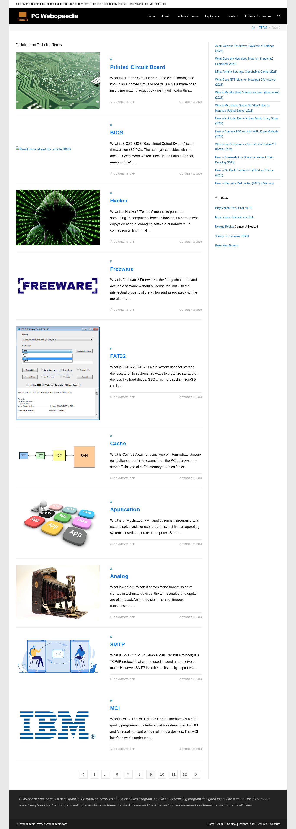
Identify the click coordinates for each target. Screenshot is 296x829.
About (220, 824)
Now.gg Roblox (224, 226)
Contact (231, 824)
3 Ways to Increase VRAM (232, 236)
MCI (115, 708)
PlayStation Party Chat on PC (234, 208)
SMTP (117, 644)
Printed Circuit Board (137, 67)
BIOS (116, 132)
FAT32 (118, 356)
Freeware (122, 269)
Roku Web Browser (227, 245)
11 (173, 774)
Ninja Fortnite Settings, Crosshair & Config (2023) (246, 71)
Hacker (119, 201)
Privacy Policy (247, 824)
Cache (118, 443)
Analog (119, 576)
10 (162, 774)
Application (125, 509)
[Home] (253, 27)
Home (211, 824)
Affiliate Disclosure (269, 824)
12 (184, 774)
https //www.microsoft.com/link (234, 217)
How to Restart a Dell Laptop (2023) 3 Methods (244, 183)
